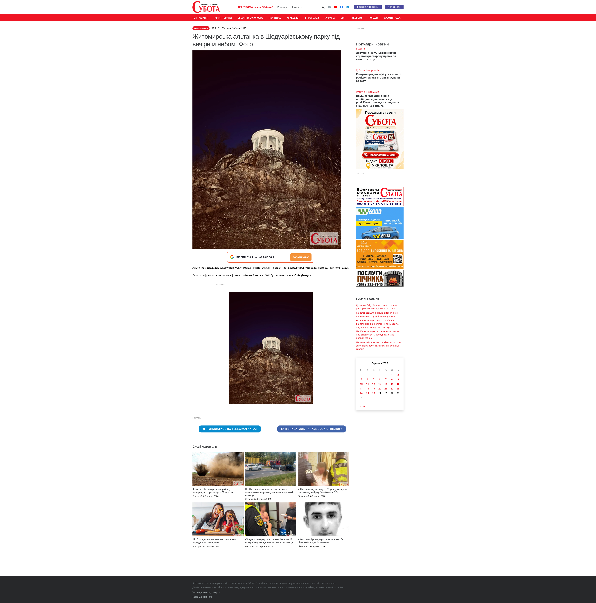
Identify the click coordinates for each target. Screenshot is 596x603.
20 (379, 388)
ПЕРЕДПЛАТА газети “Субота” (255, 7)
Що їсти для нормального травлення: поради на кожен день (214, 541)
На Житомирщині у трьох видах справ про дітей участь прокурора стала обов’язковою (378, 334)
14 (385, 383)
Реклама (282, 7)
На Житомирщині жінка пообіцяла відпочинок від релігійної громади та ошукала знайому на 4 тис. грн (377, 100)
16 (398, 383)
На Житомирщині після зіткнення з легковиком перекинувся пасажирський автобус (269, 492)
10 (361, 383)
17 (361, 388)
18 (367, 388)
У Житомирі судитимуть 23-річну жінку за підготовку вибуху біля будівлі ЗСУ (322, 490)
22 (392, 388)
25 (367, 393)
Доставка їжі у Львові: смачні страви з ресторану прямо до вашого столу (376, 56)
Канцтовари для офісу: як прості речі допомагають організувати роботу (378, 77)
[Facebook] (341, 7)
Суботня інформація (367, 70)
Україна (360, 48)
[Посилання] (206, 7)
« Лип (363, 405)
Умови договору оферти (206, 592)
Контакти (296, 7)
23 (398, 388)
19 (373, 388)
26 (373, 393)
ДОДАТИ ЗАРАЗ (301, 257)
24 (361, 393)
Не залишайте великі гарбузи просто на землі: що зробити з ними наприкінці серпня (378, 345)
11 (367, 383)
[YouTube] (335, 7)
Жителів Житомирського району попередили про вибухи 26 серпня (212, 490)
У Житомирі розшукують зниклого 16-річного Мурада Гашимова (320, 541)
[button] (323, 7)
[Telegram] (347, 7)
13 (379, 383)
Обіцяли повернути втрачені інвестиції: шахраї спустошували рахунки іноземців (269, 541)
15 (392, 383)
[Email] (329, 7)
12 (373, 383)
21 (385, 388)
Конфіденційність (202, 596)
